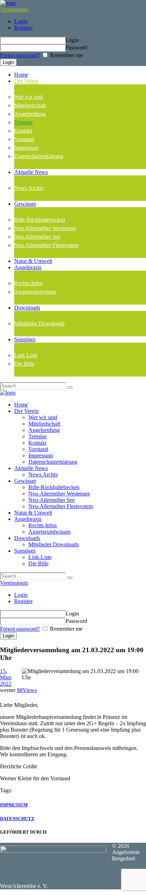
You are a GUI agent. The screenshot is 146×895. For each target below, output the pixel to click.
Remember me (66, 55)
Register (23, 28)
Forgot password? (20, 55)
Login (21, 21)
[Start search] (70, 578)
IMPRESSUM (14, 804)
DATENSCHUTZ (17, 818)
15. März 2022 (6, 677)
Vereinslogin (14, 9)
